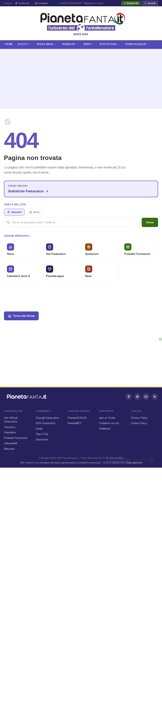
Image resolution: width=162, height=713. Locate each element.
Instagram (43, 3)
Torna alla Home (24, 315)
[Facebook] (128, 396)
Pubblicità (104, 428)
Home (9, 44)
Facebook (23, 3)
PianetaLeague (135, 44)
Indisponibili (10, 443)
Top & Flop (42, 434)
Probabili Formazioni (15, 437)
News (87, 44)
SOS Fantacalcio (45, 423)
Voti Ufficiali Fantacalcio (11, 419)
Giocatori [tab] (16, 212)
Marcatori (9, 448)
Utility (23, 44)
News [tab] (36, 212)
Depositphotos (134, 462)
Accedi (151, 3)
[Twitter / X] (154, 396)
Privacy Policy (139, 417)
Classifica (9, 427)
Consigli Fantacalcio (47, 417)
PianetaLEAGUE (77, 417)
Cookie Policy (139, 423)
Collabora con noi (109, 423)
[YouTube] (146, 396)
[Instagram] (137, 396)
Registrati (132, 3)
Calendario (10, 432)
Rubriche (68, 44)
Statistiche (108, 44)
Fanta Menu (45, 44)
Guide (39, 428)
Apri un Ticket (107, 417)
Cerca (150, 222)
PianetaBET (74, 423)
